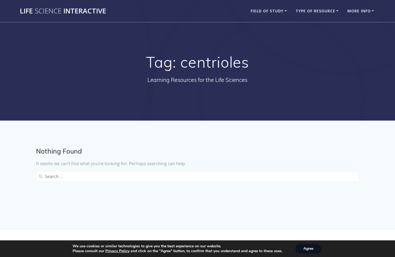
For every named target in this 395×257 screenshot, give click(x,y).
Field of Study (267, 10)
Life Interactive (63, 11)
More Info (359, 10)
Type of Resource (315, 10)
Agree (308, 248)
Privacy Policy (117, 251)
